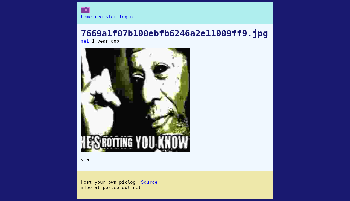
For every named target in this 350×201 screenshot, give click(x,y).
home (86, 16)
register (105, 16)
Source (149, 182)
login (126, 16)
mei (85, 41)
